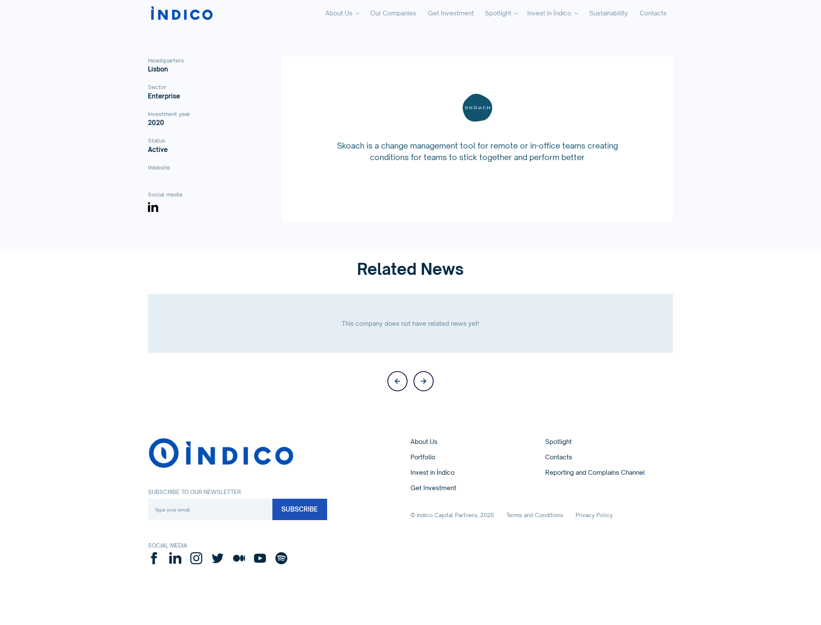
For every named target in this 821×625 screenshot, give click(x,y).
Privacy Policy (594, 515)
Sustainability (608, 13)
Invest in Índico (432, 472)
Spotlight (558, 441)
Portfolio (422, 457)
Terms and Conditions (534, 515)
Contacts (653, 13)
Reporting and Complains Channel (595, 472)
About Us (423, 441)
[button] (342, 13)
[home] (181, 13)
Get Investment (451, 13)
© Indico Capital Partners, (452, 515)
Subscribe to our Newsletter (194, 491)
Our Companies (393, 13)
